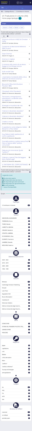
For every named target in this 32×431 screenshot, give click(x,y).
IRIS (2, 11)
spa (15, 399)
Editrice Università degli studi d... (15, 306)
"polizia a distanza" (15, 366)
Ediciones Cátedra (15, 303)
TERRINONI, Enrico (15, 221)
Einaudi (15, 288)
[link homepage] (5, 2)
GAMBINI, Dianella (15, 242)
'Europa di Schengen (15, 369)
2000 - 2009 (15, 266)
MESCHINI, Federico (15, 245)
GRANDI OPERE (15, 329)
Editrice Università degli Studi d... (15, 309)
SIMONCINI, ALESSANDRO (15, 218)
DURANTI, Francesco (15, 239)
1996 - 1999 (15, 269)
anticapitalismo (15, 372)
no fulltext (15, 415)
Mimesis (15, 282)
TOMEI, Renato (15, 224)
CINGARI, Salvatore (15, 230)
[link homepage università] (19, 2)
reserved (15, 412)
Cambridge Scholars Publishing (15, 285)
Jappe (15, 345)
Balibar (15, 354)
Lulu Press (15, 291)
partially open (15, 418)
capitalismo (15, 348)
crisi (15, 351)
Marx (15, 360)
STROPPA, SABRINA (15, 233)
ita (15, 387)
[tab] (4, 36)
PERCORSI (15, 332)
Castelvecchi (15, 300)
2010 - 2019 (15, 263)
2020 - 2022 (15, 260)
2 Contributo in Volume (22, 11)
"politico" (15, 363)
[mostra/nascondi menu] (30, 2)
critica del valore (15, 357)
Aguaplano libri (15, 294)
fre (15, 393)
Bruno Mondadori (15, 297)
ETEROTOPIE (15, 323)
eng (15, 390)
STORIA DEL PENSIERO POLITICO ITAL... (15, 326)
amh (15, 396)
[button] (16, 248)
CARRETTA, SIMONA (15, 227)
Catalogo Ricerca (9, 11)
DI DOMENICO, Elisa (15, 236)
